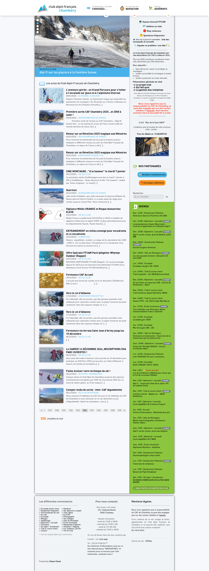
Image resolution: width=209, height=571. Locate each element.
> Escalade (43, 517)
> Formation (44, 525)
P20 (57, 410)
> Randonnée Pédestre (71, 525)
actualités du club (54, 419)
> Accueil (43, 515)
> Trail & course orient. (48, 529)
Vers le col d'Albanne (78, 293)
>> (124, 410)
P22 (71, 410)
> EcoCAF (66, 515)
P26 (98, 410)
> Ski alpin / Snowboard (49, 527)
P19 (50, 410)
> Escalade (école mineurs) (50, 509)
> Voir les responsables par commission (55, 534)
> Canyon (43, 531)
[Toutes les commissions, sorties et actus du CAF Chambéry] (58, 9)
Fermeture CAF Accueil (79, 274)
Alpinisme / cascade (89, 96)
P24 (84, 410)
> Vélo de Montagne (70, 521)
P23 (77, 410)
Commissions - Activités (102, 7)
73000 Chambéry (107, 513)
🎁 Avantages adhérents (152, 183)
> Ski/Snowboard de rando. (50, 513)
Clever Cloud (55, 561)
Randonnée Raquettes (90, 155)
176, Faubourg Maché (107, 510)
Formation (84, 237)
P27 (105, 410)
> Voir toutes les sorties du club (151, 488)
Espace (160, 7)
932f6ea (148, 541)
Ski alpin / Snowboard (90, 374)
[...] (101, 105)
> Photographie (68, 517)
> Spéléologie (44, 521)
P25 (91, 410)
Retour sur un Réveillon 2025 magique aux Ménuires (96, 133)
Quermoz (71, 190)
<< (41, 410)
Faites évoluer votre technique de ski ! (88, 371)
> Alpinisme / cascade (48, 523)
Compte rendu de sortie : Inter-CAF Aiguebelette (94, 390)
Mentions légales (141, 501)
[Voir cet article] (51, 95)
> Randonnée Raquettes (49, 511)
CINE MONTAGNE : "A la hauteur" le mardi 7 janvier (96, 171)
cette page (103, 539)
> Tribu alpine (67, 513)
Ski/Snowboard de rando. (92, 118)
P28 (112, 410)
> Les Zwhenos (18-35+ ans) (73, 529)
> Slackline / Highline (70, 527)
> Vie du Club (67, 531)
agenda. (162, 515)
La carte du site (132, 7)
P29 (119, 410)
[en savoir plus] (138, 530)
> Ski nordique (68, 519)
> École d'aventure (69, 523)
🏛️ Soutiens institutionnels (152, 174)
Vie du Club (84, 174)
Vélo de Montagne (88, 393)
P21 (64, 410)
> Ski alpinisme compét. (72, 511)
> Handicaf (66, 509)
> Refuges (43, 519)
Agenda (144, 206)
